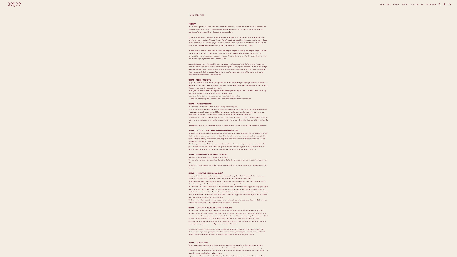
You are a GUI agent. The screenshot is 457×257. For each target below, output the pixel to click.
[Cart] (449, 4)
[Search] (439, 4)
